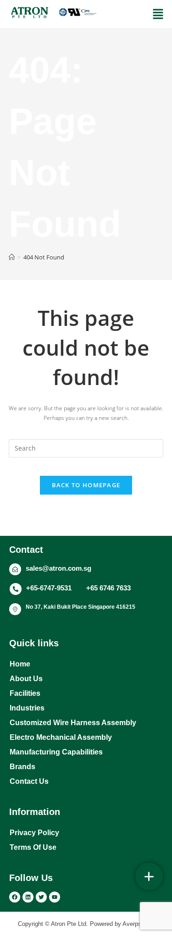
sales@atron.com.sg (58, 568)
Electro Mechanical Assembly (61, 737)
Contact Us (29, 781)
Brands (22, 767)
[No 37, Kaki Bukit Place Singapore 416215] (15, 609)
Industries (27, 708)
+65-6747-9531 (49, 588)
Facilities (25, 693)
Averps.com (138, 923)
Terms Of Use (33, 847)
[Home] (12, 257)
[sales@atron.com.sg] (15, 569)
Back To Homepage (86, 485)
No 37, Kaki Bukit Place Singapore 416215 (80, 607)
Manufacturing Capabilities (56, 752)
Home (20, 664)
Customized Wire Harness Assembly (73, 723)
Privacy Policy (34, 833)
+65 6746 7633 (108, 588)
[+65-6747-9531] (16, 589)
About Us (26, 679)
